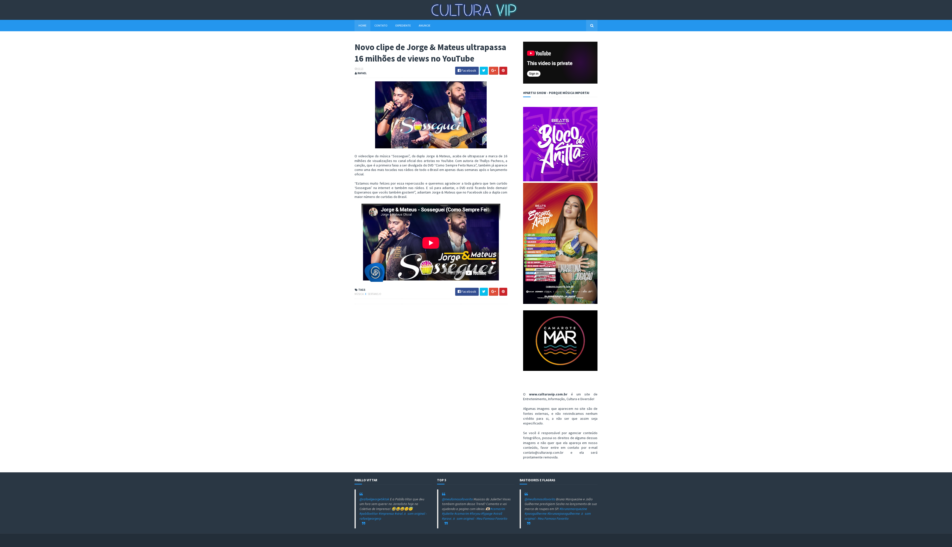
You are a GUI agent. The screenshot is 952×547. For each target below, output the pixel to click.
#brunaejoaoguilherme (563, 513)
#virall (497, 513)
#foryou (475, 513)
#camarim (497, 509)
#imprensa (386, 513)
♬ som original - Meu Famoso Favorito (479, 518)
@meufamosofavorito (457, 499)
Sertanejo (374, 294)
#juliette (448, 513)
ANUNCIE (424, 25)
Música (359, 294)
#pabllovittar (368, 513)
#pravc (447, 518)
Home (362, 25)
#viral (399, 513)
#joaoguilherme (536, 513)
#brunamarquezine (573, 509)
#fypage (487, 513)
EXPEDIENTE (403, 25)
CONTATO (380, 25)
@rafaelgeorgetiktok (374, 499)
